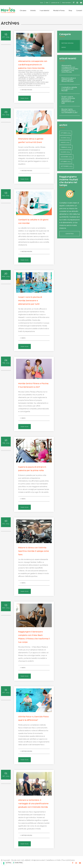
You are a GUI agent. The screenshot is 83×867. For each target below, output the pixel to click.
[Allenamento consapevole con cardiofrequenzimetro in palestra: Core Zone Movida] (34, 45)
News (23, 338)
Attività (33, 10)
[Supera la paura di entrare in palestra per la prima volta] (34, 450)
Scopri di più (25, 98)
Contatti (79, 10)
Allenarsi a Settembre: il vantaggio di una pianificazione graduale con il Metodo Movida (33, 803)
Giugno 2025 (65, 137)
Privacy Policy (7, 862)
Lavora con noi (55, 2)
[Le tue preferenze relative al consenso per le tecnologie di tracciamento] (4, 863)
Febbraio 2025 (66, 147)
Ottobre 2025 (65, 133)
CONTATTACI (70, 233)
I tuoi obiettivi (44, 10)
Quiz (41, 2)
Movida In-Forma (59, 10)
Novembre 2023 (66, 157)
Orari (47, 2)
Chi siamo (23, 10)
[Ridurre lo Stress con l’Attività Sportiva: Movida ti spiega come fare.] (34, 531)
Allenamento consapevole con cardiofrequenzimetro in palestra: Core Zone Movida (32, 64)
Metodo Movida (27, 89)
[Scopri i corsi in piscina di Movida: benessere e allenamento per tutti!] (34, 282)
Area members (66, 2)
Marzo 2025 (65, 142)
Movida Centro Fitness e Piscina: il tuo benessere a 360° (69, 110)
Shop (70, 10)
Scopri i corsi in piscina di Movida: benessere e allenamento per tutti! (30, 300)
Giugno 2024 (65, 152)
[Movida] (9, 10)
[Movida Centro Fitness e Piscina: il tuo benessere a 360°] (34, 369)
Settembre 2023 (66, 166)
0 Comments (5, 42)
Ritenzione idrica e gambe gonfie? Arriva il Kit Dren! (68, 79)
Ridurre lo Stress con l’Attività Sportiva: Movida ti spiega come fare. (33, 551)
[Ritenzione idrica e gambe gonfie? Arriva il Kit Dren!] (34, 122)
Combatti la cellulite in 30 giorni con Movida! (69, 89)
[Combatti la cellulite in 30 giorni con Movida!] (34, 203)
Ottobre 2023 (65, 161)
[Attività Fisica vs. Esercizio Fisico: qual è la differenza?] (34, 700)
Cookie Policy (18, 862)
